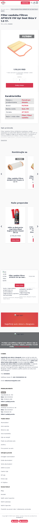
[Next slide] (38, 174)
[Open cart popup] (34, 3)
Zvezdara (25, 521)
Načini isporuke (6, 505)
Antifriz (3, 444)
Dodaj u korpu (19, 85)
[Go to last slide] (1, 174)
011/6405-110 (7, 412)
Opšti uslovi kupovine (7, 498)
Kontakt (3, 494)
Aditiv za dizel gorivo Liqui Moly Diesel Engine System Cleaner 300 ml (15, 230)
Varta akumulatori (6, 464)
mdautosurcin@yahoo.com (12, 380)
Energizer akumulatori (8, 456)
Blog (2, 490)
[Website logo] (3, 3)
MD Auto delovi (5, 9)
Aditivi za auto (5, 467)
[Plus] (24, 80)
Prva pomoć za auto (7, 448)
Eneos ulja (4, 478)
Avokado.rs (19, 517)
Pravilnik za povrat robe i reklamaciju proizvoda (16, 509)
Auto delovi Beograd (22, 346)
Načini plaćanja (6, 501)
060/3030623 (8, 397)
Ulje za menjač (5, 437)
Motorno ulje (5, 430)
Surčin (16, 521)
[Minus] (15, 80)
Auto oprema (5, 426)
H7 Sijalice (4, 482)
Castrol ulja (4, 471)
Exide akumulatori (6, 460)
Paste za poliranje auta (8, 441)
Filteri (24, 115)
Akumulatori (5, 422)
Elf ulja (3, 475)
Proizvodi (25, 3)
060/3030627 (8, 409)
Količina (19, 76)
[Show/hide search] (32, 3)
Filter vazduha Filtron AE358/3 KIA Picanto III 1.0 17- (15, 180)
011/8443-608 (8, 399)
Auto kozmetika (6, 433)
